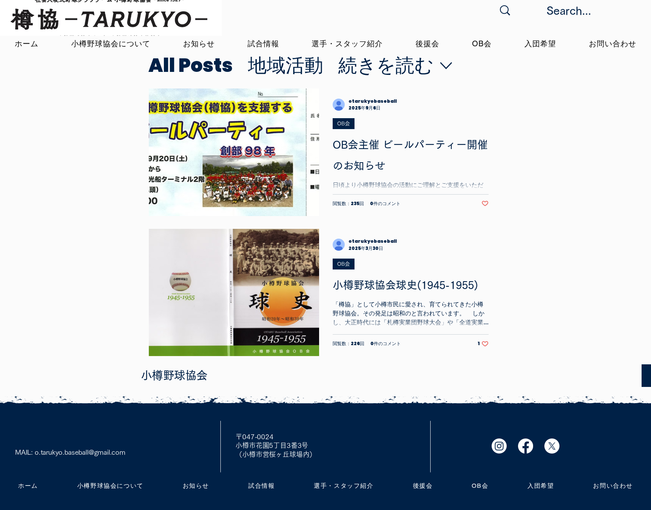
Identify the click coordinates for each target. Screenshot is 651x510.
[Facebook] (525, 446)
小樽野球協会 (174, 375)
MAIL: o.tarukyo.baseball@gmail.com (70, 452)
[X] (551, 446)
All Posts (190, 65)
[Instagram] (499, 446)
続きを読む (386, 65)
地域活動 (285, 65)
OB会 (343, 123)
